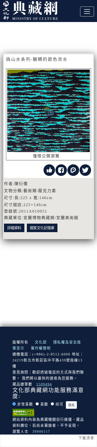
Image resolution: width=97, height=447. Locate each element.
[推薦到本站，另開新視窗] (49, 170)
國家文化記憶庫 (42, 228)
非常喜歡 (25, 404)
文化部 (41, 342)
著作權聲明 (41, 348)
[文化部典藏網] (30, 10)
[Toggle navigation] (87, 12)
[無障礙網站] (23, 412)
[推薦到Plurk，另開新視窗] (73, 170)
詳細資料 (14, 228)
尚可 (59, 404)
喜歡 (44, 404)
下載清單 (86, 438)
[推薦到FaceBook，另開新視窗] (61, 170)
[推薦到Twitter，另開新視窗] (85, 170)
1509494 (44, 384)
